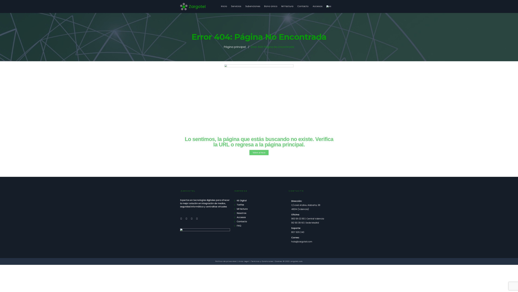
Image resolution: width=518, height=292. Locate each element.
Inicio (224, 6)
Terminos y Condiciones (262, 261)
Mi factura (242, 208)
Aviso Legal (244, 261)
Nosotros (241, 213)
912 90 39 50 (297, 222)
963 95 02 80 (298, 218)
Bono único (270, 6)
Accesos (318, 6)
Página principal (235, 47)
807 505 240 (297, 232)
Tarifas (240, 204)
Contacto (303, 6)
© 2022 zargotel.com (293, 261)
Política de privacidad (226, 261)
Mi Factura (287, 6)
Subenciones (252, 6)
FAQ (239, 225)
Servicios (236, 6)
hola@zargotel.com (301, 241)
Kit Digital (242, 200)
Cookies (278, 261)
